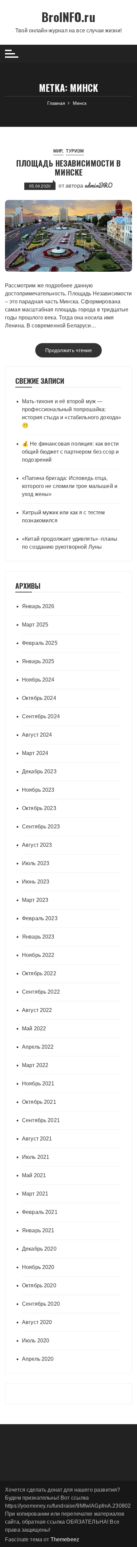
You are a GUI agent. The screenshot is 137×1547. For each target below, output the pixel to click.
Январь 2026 (38, 606)
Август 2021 (37, 1138)
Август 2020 (37, 1322)
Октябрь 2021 (39, 1102)
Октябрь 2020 (39, 1285)
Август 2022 (37, 1010)
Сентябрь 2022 (41, 992)
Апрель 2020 (38, 1359)
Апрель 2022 (38, 1047)
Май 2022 (34, 1028)
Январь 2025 (38, 661)
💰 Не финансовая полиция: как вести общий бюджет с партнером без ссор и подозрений (70, 452)
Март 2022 (35, 1065)
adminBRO (98, 185)
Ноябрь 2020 (38, 1267)
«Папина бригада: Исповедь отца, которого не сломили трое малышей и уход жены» (69, 486)
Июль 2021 (35, 1157)
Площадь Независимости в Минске (68, 167)
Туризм (75, 151)
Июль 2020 (35, 1340)
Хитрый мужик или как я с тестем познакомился (63, 516)
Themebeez (65, 1539)
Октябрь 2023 (39, 808)
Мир (57, 151)
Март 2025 (35, 624)
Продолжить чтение (68, 350)
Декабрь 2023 (39, 771)
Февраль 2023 (40, 918)
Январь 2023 (38, 937)
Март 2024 (35, 753)
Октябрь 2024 (39, 698)
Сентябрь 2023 (41, 826)
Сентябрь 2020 (41, 1304)
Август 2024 (37, 735)
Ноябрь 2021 (38, 1083)
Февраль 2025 (40, 643)
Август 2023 (37, 845)
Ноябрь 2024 (38, 680)
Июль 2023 (35, 863)
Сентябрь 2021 (41, 1120)
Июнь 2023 (35, 881)
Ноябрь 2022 (38, 955)
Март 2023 (35, 900)
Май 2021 (34, 1175)
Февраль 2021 (40, 1212)
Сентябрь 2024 (41, 716)
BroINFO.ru (68, 16)
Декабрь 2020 (39, 1249)
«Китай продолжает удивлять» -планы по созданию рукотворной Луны (69, 543)
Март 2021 (35, 1194)
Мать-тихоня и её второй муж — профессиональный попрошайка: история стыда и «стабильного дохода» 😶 (71, 413)
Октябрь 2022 (39, 973)
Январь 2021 (38, 1230)
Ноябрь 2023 (38, 790)
